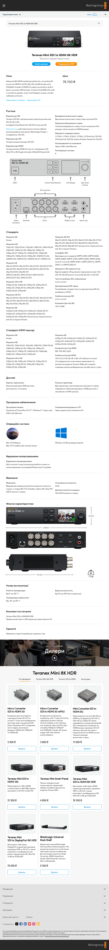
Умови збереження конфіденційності (57, 936)
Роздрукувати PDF (66, 64)
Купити (21, 748)
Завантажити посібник (15, 100)
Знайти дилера (41, 64)
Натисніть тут (11, 129)
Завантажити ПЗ (33, 100)
